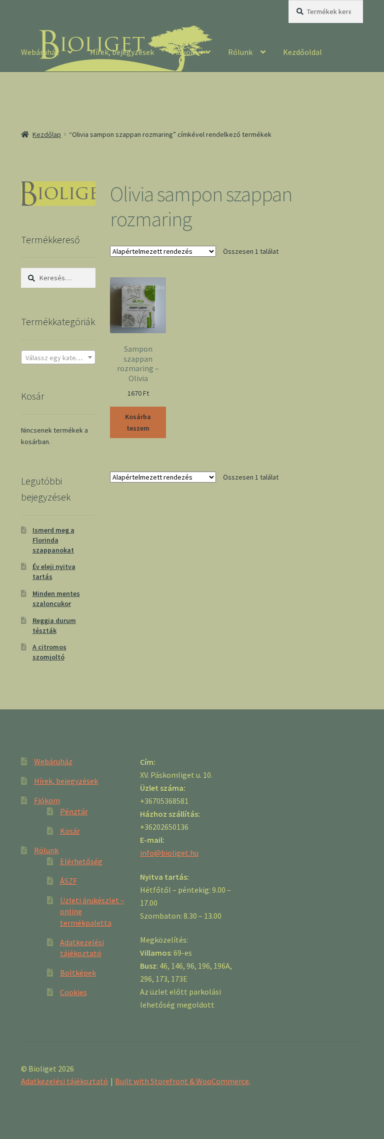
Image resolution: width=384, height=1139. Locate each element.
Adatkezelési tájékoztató (64, 1081)
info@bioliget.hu (169, 853)
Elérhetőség (81, 861)
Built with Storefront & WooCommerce (182, 1081)
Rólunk (240, 52)
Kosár (70, 831)
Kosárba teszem (138, 422)
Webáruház (40, 52)
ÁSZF (68, 881)
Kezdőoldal (302, 52)
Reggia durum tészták (54, 625)
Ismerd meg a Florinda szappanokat (53, 540)
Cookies (73, 992)
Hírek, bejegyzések (122, 52)
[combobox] (58, 357)
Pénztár (74, 811)
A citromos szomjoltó (49, 651)
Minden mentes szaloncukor (56, 598)
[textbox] (58, 358)
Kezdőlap (46, 134)
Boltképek (78, 973)
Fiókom (185, 52)
